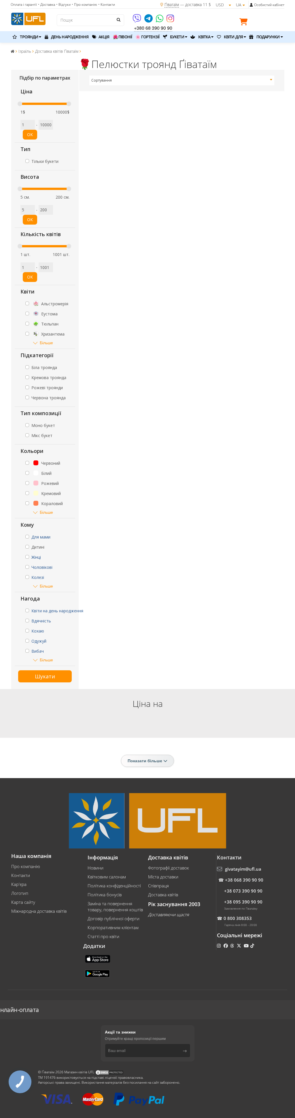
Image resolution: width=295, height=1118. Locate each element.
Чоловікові (41, 567)
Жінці (36, 557)
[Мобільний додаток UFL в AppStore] (98, 958)
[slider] (20, 103)
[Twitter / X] (239, 945)
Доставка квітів (163, 894)
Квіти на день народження (57, 610)
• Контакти (106, 4)
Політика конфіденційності (114, 886)
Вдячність (41, 621)
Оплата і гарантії (24, 4)
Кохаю (37, 631)
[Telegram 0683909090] (149, 20)
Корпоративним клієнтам (113, 927)
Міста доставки (163, 877)
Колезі (37, 577)
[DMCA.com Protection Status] (109, 1072)
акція (103, 36)
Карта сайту (23, 902)
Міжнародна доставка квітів (39, 911)
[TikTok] (252, 945)
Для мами (40, 537)
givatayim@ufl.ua (243, 869)
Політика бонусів (105, 894)
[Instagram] (170, 20)
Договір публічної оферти (113, 918)
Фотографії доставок (168, 868)
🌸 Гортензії (147, 36)
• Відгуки (63, 4)
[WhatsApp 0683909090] (160, 20)
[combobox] (182, 80)
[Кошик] (244, 23)
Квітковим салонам (107, 877)
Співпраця (158, 886)
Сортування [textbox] (101, 80)
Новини (95, 868)
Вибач (37, 651)
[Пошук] (118, 19)
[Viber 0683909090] (137, 20)
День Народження (69, 36)
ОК (30, 134)
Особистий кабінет (269, 4)
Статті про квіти (103, 936)
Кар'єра (19, 884)
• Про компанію (84, 4)
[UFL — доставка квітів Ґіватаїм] (28, 18)
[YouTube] (247, 945)
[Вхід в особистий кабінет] (251, 5)
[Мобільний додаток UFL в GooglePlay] (98, 973)
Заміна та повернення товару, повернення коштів (115, 906)
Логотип (19, 893)
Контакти (20, 875)
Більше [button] (46, 342)
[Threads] (232, 945)
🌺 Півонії (122, 36)
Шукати (45, 676)
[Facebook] (226, 945)
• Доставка (46, 4)
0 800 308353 (238, 918)
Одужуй (38, 641)
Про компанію (25, 866)
